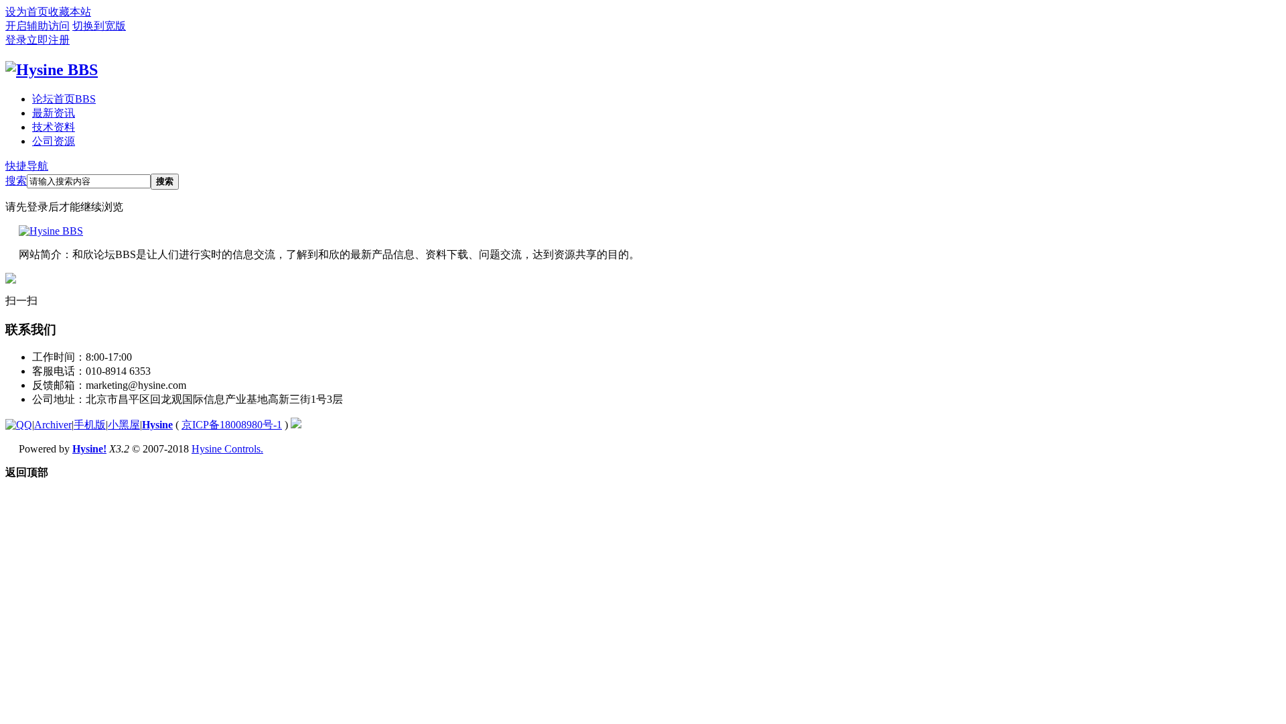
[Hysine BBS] (51, 69)
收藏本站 (69, 11)
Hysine (157, 424)
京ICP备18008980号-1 (232, 424)
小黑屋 (124, 424)
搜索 (16, 180)
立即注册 (48, 40)
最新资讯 (53, 113)
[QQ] (18, 424)
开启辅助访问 (37, 26)
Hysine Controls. (227, 449)
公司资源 (53, 141)
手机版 (90, 424)
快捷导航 (26, 166)
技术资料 (53, 127)
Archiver (53, 424)
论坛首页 (64, 99)
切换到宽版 (99, 26)
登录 (16, 40)
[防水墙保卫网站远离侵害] (296, 424)
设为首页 (26, 11)
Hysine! (89, 449)
